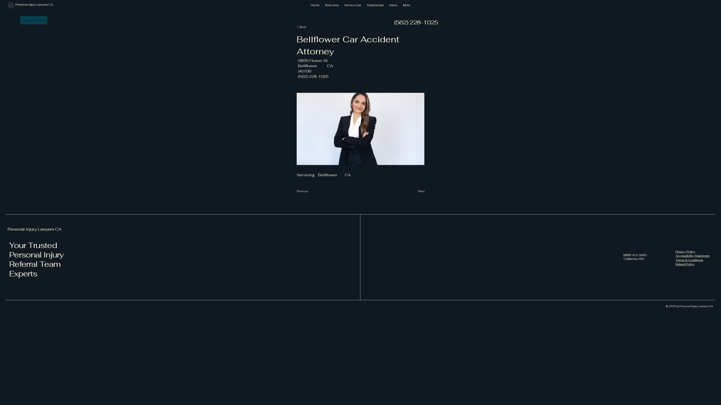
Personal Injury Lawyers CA (34, 229)
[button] (309, 27)
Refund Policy (685, 264)
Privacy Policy (685, 252)
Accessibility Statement (693, 256)
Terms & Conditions (689, 260)
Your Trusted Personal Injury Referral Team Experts (36, 259)
